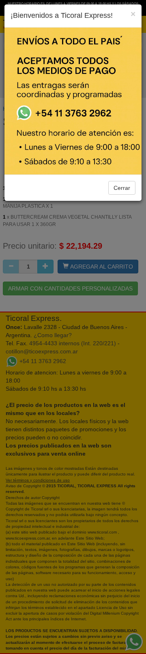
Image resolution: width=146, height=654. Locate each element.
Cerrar (122, 188)
